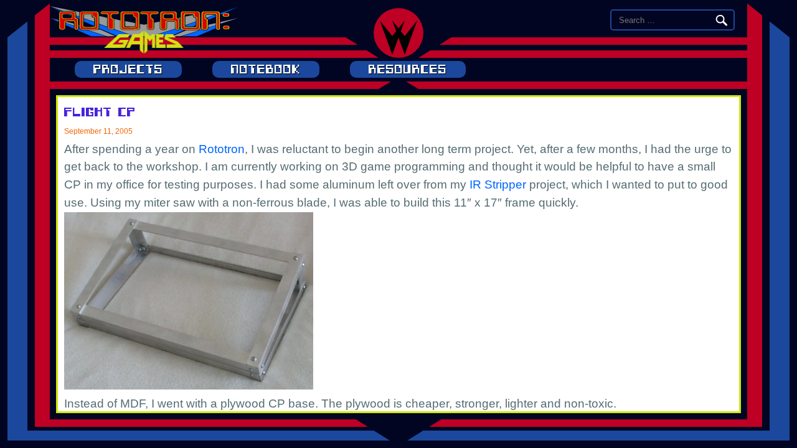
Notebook (266, 69)
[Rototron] (144, 50)
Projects (128, 69)
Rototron (222, 149)
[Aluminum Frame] (188, 385)
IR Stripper (497, 184)
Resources (408, 69)
